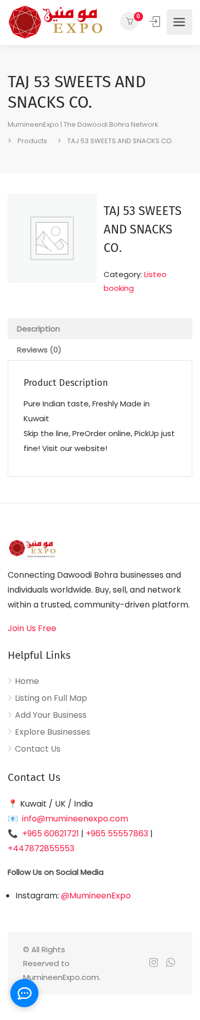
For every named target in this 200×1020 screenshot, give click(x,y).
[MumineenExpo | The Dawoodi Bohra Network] (55, 22)
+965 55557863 (117, 833)
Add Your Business (51, 715)
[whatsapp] (170, 963)
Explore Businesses (52, 732)
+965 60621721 (50, 833)
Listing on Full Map (51, 698)
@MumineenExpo (96, 895)
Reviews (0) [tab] (39, 349)
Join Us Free (32, 628)
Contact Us (38, 749)
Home (27, 681)
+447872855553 (41, 848)
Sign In (156, 21)
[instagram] (153, 963)
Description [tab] (38, 328)
